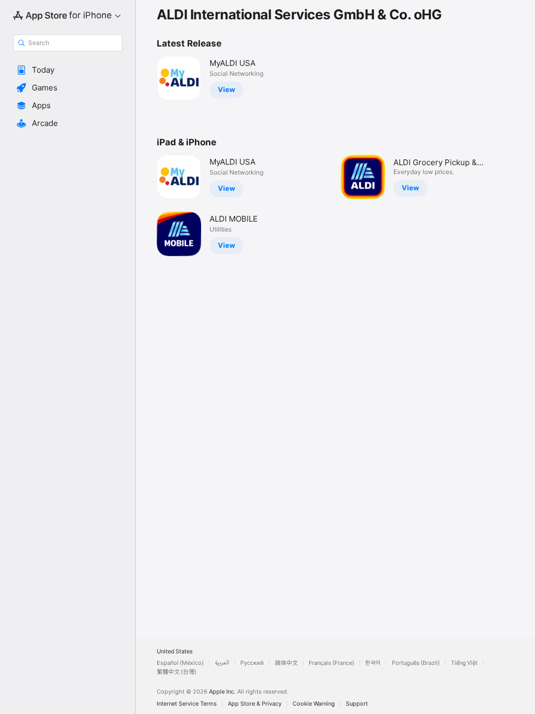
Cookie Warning (314, 704)
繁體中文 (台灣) (176, 672)
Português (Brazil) (416, 663)
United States (175, 651)
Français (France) (331, 663)
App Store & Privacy (255, 704)
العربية (222, 663)
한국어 (373, 663)
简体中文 (286, 663)
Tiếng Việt (464, 663)
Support (357, 704)
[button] (68, 70)
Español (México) (180, 663)
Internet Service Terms (187, 704)
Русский (252, 663)
